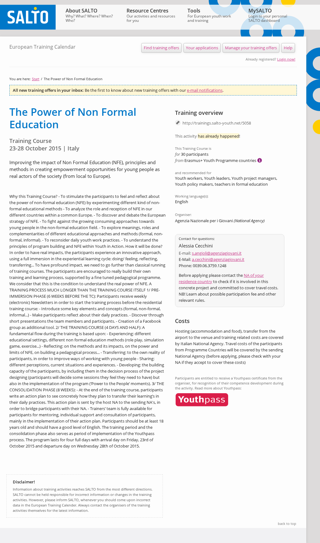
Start (35, 78)
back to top (287, 523)
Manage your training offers (251, 48)
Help (288, 48)
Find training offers (161, 48)
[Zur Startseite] (28, 28)
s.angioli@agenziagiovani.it (217, 253)
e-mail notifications (204, 90)
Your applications (202, 48)
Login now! (286, 59)
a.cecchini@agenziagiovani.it (218, 259)
